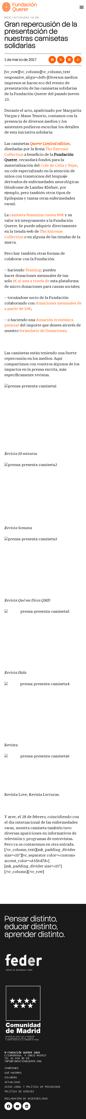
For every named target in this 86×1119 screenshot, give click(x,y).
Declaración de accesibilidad (26, 1098)
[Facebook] (8, 1106)
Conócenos (12, 1068)
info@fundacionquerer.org (22, 1061)
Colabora (11, 1077)
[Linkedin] (26, 1106)
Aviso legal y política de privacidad (32, 1086)
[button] (52, 60)
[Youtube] (17, 1106)
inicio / (8, 17)
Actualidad (12, 1082)
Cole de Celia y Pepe (59, 166)
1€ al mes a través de (31, 281)
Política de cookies (19, 1091)
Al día (35, 17)
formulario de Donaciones (42, 331)
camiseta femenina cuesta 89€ (36, 215)
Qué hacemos (13, 1072)
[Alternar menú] (81, 7)
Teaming (33, 270)
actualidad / (22, 17)
